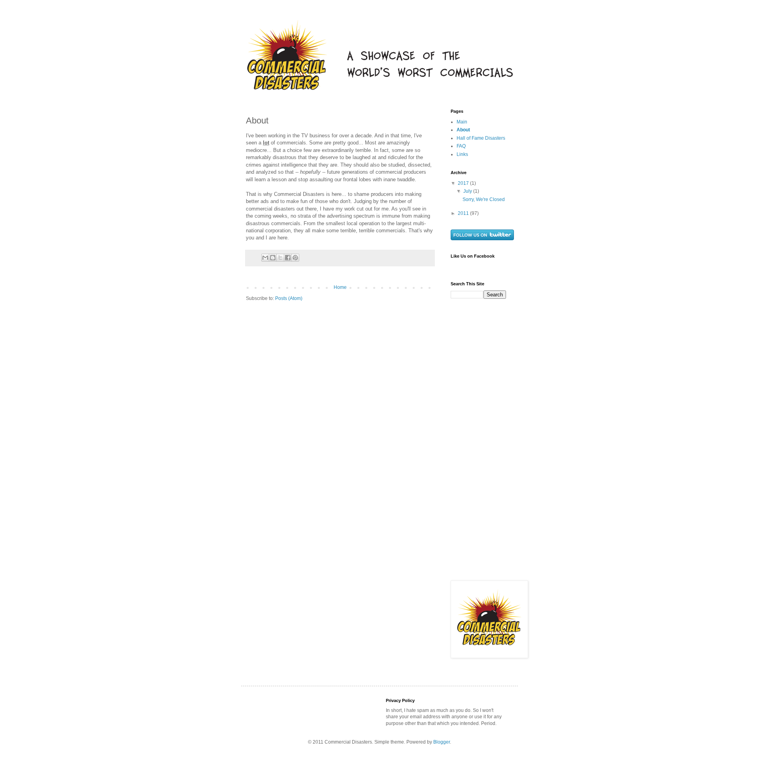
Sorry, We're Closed (484, 199)
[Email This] (265, 258)
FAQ (461, 146)
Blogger (441, 742)
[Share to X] (280, 258)
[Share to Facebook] (288, 258)
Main (462, 122)
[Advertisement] (482, 448)
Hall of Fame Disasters (481, 138)
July (468, 191)
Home (340, 287)
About (463, 130)
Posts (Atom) (288, 298)
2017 (464, 183)
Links (462, 154)
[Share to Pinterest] (295, 258)
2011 (464, 213)
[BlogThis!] (273, 258)
